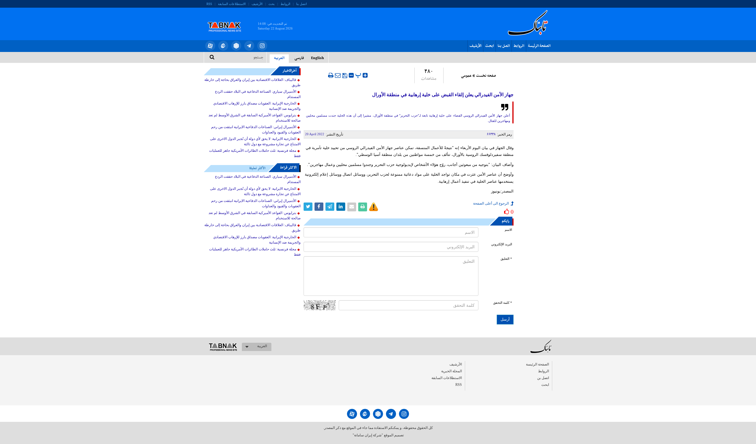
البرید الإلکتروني (501, 244)
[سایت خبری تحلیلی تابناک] (228, 20)
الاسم (508, 229)
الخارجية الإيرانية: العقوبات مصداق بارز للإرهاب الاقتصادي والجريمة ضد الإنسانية (257, 106)
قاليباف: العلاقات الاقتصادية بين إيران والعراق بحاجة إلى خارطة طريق (252, 82)
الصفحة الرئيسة (539, 46)
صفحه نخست (486, 76)
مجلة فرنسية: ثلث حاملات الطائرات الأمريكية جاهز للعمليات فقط (255, 153)
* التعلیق (506, 258)
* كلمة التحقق (502, 302)
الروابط (285, 4)
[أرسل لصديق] (338, 75)
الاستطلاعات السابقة (232, 4)
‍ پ (359, 75)
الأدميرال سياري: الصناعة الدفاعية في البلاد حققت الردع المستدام (258, 94)
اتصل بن (543, 378)
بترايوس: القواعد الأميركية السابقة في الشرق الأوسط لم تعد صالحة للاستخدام (254, 118)
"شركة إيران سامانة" (368, 435)
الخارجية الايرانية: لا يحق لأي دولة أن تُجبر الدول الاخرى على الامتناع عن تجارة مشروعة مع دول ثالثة (255, 141)
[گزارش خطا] (373, 207)
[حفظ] (344, 75)
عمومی (466, 76)
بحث (271, 4)
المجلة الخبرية (451, 371)
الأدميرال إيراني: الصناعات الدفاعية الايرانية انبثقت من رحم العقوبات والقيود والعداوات (256, 129)
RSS (209, 4)
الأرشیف (257, 4)
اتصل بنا (301, 4)
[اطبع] (330, 75)
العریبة (262, 346)
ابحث (489, 46)
